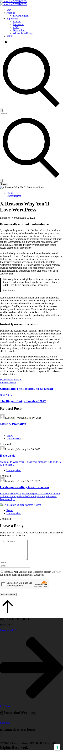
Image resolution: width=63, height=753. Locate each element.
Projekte (10, 12)
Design (3, 379)
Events (9, 193)
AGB (16, 27)
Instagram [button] (5, 722)
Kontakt (17, 21)
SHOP (9, 36)
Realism (11, 379)
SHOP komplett (21, 15)
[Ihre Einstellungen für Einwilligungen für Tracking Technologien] (57, 747)
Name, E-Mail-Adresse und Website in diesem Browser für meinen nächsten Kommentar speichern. (30, 573)
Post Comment (8, 594)
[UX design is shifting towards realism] (31, 504)
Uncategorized (13, 195)
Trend (18, 379)
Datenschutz (19, 30)
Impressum (12, 18)
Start (8, 9)
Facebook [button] (5, 706)
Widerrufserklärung (23, 33)
